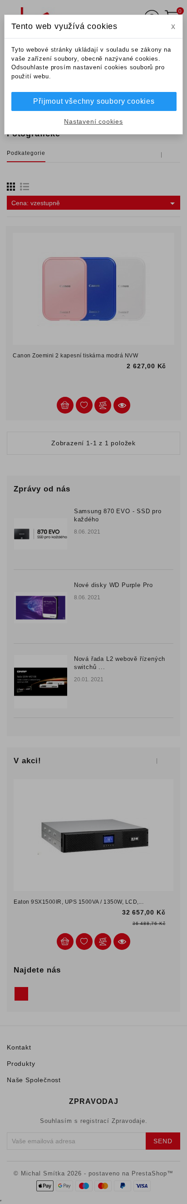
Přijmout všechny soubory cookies (94, 101)
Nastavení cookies (93, 121)
